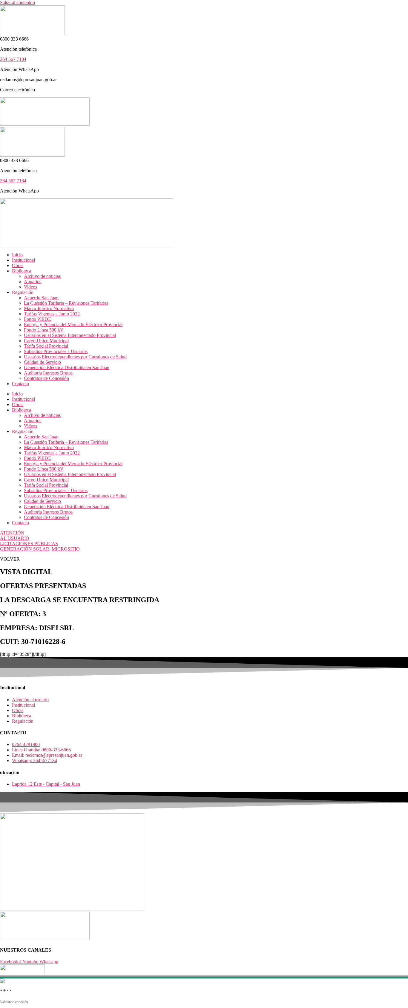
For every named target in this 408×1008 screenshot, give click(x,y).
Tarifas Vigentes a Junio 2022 (52, 313)
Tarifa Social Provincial (46, 346)
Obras (17, 265)
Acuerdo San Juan (41, 297)
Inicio (17, 254)
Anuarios (32, 281)
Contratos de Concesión (46, 378)
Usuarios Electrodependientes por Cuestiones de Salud (75, 356)
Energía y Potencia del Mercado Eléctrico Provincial (73, 324)
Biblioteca (21, 270)
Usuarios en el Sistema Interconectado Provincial (70, 335)
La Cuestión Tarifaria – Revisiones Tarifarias (66, 303)
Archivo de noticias (42, 276)
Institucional (23, 260)
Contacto (20, 383)
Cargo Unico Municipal (46, 340)
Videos (30, 286)
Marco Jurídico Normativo (49, 308)
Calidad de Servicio (42, 362)
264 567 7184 (13, 59)
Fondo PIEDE (37, 319)
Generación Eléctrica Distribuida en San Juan (66, 367)
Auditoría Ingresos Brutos (48, 372)
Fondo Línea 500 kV (44, 329)
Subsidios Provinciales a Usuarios (56, 351)
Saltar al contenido (17, 2)
